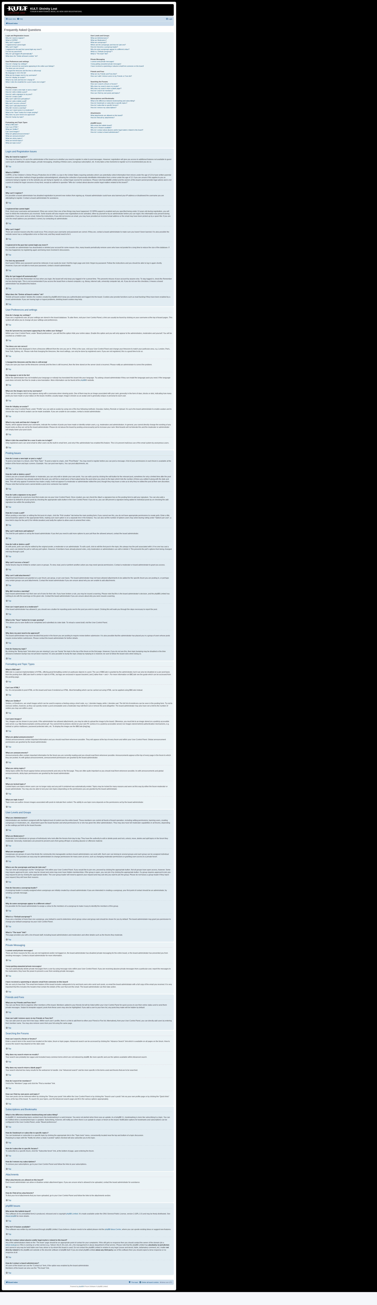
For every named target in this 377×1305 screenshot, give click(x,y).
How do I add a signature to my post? (19, 94)
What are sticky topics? (14, 138)
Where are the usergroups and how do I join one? (108, 45)
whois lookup (11, 1245)
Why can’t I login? (12, 47)
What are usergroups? (99, 42)
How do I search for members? (102, 91)
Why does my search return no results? (105, 86)
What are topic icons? (13, 143)
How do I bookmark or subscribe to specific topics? (109, 103)
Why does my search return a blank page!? (106, 88)
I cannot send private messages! (102, 61)
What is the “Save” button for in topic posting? (22, 112)
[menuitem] (20, 19)
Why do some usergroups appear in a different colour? (110, 49)
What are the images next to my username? (21, 75)
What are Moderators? (99, 40)
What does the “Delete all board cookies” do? (22, 56)
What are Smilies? (12, 129)
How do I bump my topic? (15, 117)
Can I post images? (12, 131)
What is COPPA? (12, 40)
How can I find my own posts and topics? (105, 93)
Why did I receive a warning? (16, 108)
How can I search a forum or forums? (104, 84)
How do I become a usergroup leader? (104, 47)
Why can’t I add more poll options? (18, 99)
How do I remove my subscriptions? (103, 107)
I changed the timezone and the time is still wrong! (23, 71)
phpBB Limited (72, 1214)
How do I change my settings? (16, 64)
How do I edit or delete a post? (16, 92)
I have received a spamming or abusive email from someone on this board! (117, 66)
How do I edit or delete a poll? (16, 101)
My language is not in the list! (16, 73)
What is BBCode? (12, 125)
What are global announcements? (17, 134)
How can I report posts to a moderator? (20, 110)
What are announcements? (15, 136)
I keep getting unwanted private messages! (106, 64)
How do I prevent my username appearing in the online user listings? (30, 66)
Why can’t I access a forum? (16, 103)
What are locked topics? (14, 140)
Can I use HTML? (12, 127)
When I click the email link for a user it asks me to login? (25, 82)
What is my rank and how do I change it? (20, 80)
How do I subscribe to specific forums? (104, 105)
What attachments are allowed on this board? (107, 115)
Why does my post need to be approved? (20, 115)
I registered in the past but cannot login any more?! (24, 49)
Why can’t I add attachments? (16, 106)
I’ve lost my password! (14, 51)
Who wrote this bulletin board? (101, 125)
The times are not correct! (15, 68)
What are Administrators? (100, 38)
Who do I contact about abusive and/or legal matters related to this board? (117, 130)
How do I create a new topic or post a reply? (21, 90)
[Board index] (17, 9)
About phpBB (11, 1216)
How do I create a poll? (14, 96)
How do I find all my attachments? (103, 117)
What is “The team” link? (99, 54)
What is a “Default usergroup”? (102, 51)
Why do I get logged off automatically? (19, 54)
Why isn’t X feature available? (101, 127)
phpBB (83, 380)
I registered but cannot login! (16, 45)
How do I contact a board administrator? (105, 132)
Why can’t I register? (13, 42)
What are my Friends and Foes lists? (104, 74)
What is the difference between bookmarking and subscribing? (113, 101)
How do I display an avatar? (15, 77)
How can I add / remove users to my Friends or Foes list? (111, 76)
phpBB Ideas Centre (113, 1229)
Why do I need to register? (15, 38)
